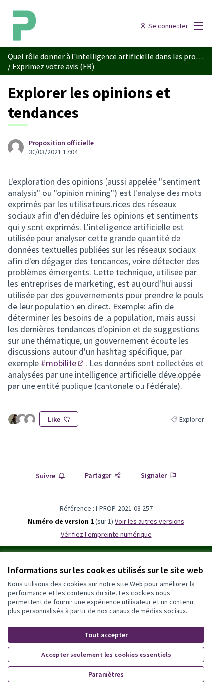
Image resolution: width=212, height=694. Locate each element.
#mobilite (63, 363)
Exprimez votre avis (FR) (53, 66)
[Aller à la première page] (80, 25)
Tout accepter (106, 634)
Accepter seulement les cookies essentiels (106, 654)
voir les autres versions (149, 521)
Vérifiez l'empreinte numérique (106, 534)
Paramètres (106, 674)
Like (54, 419)
